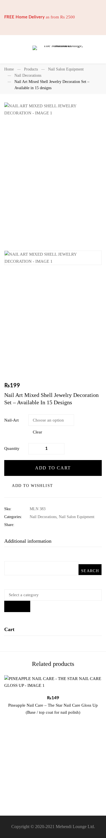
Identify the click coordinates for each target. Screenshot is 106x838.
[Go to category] (17, 606)
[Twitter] (40, 524)
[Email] (66, 524)
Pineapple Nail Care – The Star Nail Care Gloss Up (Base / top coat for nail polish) (53, 709)
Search (90, 571)
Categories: (13, 517)
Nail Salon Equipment (66, 69)
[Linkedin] (49, 524)
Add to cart (53, 467)
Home (9, 69)
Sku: (8, 509)
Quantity (12, 448)
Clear (37, 432)
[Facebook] (31, 524)
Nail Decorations (27, 75)
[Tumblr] (57, 524)
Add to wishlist (32, 486)
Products (31, 69)
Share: (9, 525)
